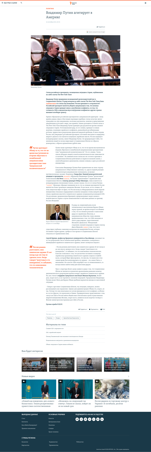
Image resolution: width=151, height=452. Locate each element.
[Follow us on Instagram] (81, 419)
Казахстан (25, 442)
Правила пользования (28, 428)
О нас (23, 418)
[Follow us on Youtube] (77, 419)
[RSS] (102, 419)
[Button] (101, 27)
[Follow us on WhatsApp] (93, 419)
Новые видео (28, 376)
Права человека (53, 432)
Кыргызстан (25, 445)
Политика (50, 9)
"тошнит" (49, 185)
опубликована (51, 103)
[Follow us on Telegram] (89, 419)
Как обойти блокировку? (29, 425)
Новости (51, 418)
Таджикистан (53, 442)
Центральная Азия (54, 422)
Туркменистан (53, 445)
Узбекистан (80, 442)
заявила (66, 179)
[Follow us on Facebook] (85, 419)
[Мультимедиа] (145, 3)
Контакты (25, 422)
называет (67, 176)
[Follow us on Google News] (98, 419)
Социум (51, 428)
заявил (85, 227)
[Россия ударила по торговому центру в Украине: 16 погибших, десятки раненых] (112, 389)
